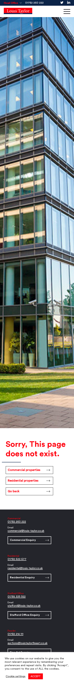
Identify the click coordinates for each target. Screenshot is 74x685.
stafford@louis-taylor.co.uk (24, 605)
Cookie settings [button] (15, 676)
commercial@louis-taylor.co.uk (26, 530)
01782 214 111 (15, 634)
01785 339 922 (17, 596)
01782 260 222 (34, 3)
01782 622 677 (17, 559)
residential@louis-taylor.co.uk (25, 568)
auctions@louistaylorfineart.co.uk (27, 643)
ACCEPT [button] (36, 676)
